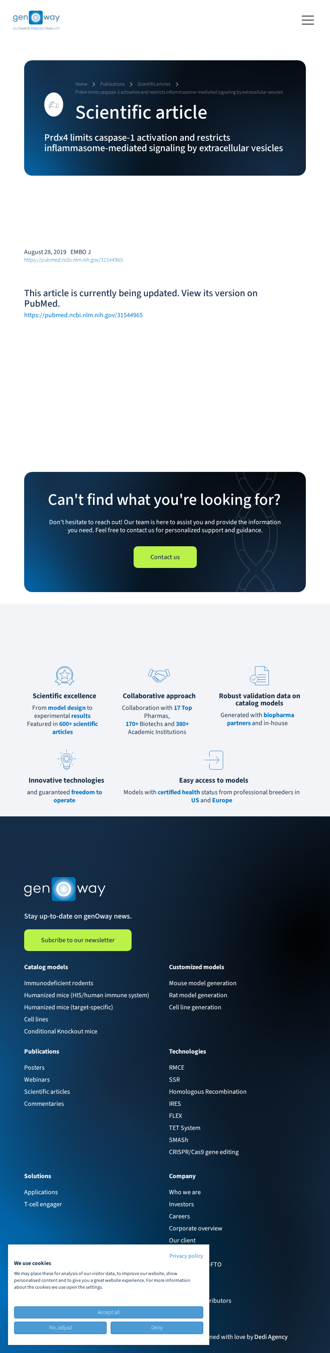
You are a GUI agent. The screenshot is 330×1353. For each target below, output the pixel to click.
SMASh (178, 1140)
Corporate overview (196, 1228)
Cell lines (36, 1019)
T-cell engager (43, 1204)
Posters (34, 1068)
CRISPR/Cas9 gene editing (204, 1152)
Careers (179, 1216)
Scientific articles (47, 1092)
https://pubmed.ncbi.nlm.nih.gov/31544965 (73, 260)
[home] (36, 20)
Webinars (37, 1080)
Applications (41, 1192)
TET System (184, 1128)
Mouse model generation (203, 983)
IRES (175, 1104)
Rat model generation (198, 995)
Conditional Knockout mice (60, 1031)
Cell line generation (195, 1007)
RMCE (176, 1068)
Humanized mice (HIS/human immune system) (86, 995)
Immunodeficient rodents (58, 983)
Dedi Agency (271, 1336)
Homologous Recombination (208, 1092)
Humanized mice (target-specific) (68, 1007)
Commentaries (44, 1104)
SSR (174, 1080)
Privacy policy (186, 1256)
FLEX (175, 1116)
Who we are (185, 1192)
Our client (182, 1240)
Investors (181, 1204)
